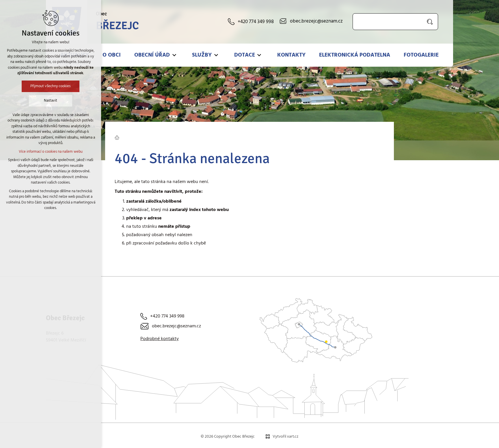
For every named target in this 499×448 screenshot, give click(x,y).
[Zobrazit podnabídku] (174, 55)
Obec (117, 21)
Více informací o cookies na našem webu (51, 152)
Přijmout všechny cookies (51, 86)
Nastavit (50, 101)
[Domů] (118, 137)
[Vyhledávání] (395, 21)
